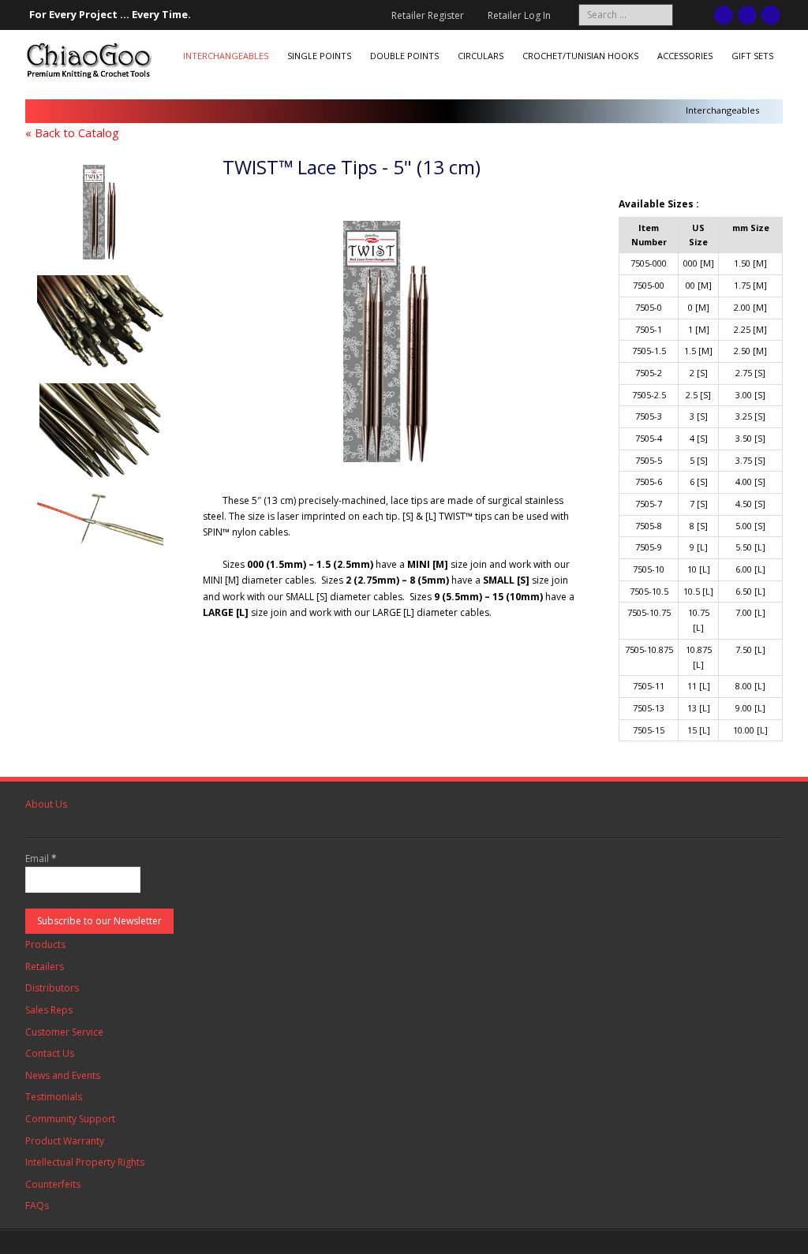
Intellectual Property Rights (84, 1162)
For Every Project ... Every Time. (110, 14)
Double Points (404, 56)
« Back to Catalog (72, 132)
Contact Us (49, 1053)
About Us (46, 804)
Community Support (70, 1118)
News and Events (62, 1075)
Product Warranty (64, 1141)
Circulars (480, 56)
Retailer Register (427, 15)
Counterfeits (52, 1184)
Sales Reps (49, 1010)
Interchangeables (225, 56)
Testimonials (53, 1096)
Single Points (319, 56)
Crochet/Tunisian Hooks (580, 56)
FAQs (37, 1205)
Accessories (685, 56)
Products (45, 944)
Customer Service (64, 1032)
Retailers (44, 966)
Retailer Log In (519, 15)
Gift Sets (752, 56)
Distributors (52, 988)
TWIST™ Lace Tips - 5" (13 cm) (352, 167)
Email (41, 858)
